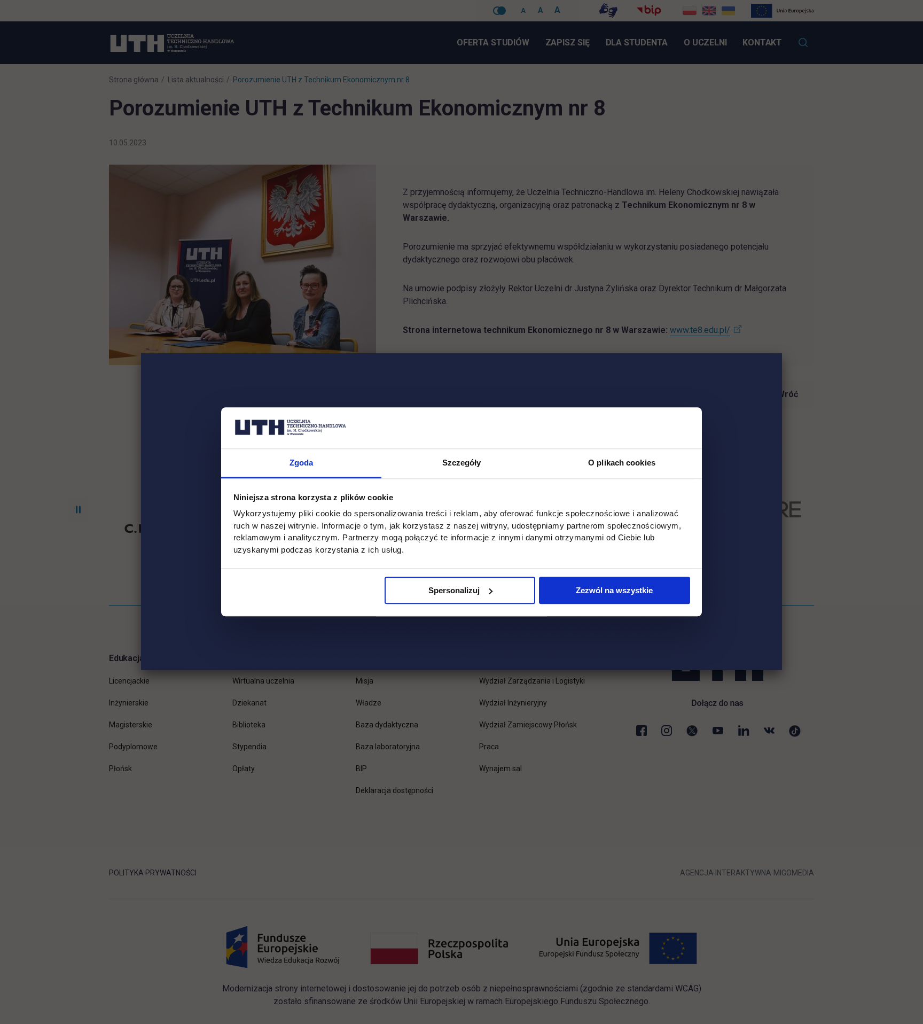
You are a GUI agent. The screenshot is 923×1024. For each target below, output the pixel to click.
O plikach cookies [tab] (621, 462)
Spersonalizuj (454, 590)
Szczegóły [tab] (461, 462)
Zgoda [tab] (302, 462)
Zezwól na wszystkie (614, 590)
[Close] (782, 353)
